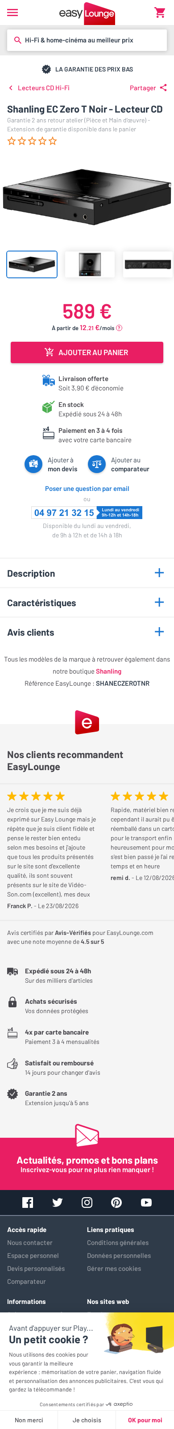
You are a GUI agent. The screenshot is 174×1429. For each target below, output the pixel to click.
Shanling (108, 671)
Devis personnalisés (36, 1268)
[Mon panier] (159, 12)
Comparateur (26, 1281)
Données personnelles (119, 1255)
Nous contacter (30, 1242)
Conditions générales (118, 1242)
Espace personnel (33, 1255)
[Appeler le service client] (87, 512)
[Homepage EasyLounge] (87, 12)
